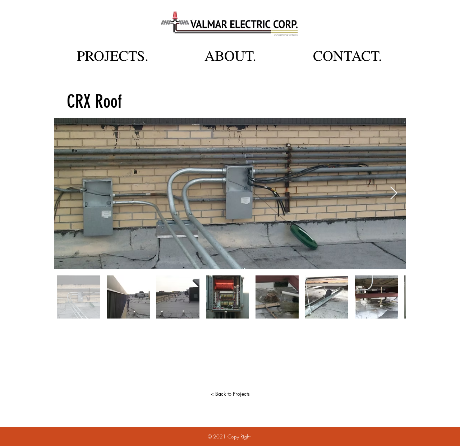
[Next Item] (394, 193)
